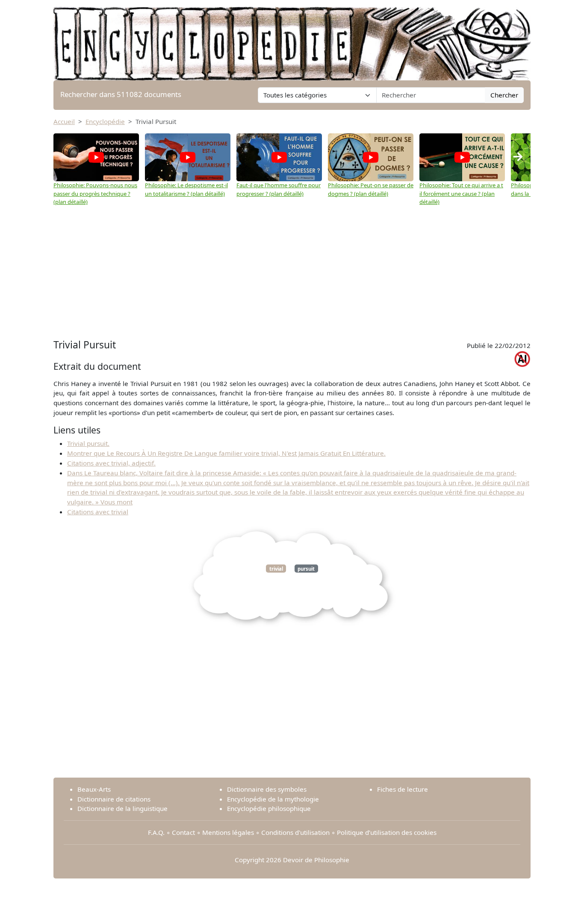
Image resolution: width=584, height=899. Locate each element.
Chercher (504, 95)
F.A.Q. (156, 832)
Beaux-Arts (94, 789)
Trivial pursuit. (88, 443)
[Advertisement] (292, 273)
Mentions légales (228, 832)
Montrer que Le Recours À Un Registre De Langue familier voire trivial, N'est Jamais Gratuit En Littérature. (226, 453)
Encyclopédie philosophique (269, 808)
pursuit (306, 568)
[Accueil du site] (292, 39)
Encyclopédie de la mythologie (273, 799)
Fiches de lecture (402, 789)
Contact (183, 832)
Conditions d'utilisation (295, 832)
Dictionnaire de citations (113, 799)
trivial (276, 568)
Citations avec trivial (97, 511)
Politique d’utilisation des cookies (387, 832)
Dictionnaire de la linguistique (122, 808)
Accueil (64, 121)
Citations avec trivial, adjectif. (111, 463)
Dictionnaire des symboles (267, 789)
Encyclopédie (105, 121)
